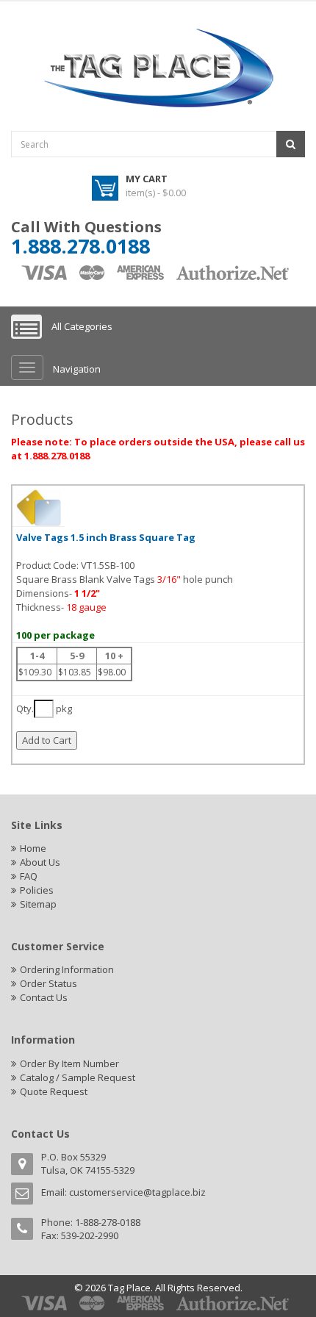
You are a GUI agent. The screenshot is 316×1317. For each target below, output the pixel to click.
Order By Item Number (69, 1063)
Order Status (48, 983)
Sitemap (38, 904)
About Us (40, 862)
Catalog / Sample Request (77, 1077)
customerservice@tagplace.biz (137, 1192)
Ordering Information (67, 969)
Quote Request (53, 1091)
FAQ (28, 876)
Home (33, 848)
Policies (37, 890)
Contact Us (44, 997)
